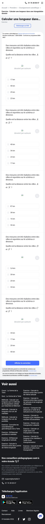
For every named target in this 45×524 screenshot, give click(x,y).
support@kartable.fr (12, 479)
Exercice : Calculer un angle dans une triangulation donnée (31, 431)
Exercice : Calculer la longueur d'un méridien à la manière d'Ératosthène (33, 417)
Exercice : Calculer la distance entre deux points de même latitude (33, 393)
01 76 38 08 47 (33, 3)
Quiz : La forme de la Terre (11, 396)
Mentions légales (32, 511)
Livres (20, 511)
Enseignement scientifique (29, 8)
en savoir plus (32, 371)
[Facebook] (18, 519)
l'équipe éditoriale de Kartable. (26, 33)
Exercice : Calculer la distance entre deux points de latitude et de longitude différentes (33, 401)
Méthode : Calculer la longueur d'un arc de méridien (9, 411)
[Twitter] (24, 519)
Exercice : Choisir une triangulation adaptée (31, 424)
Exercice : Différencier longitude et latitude (10, 439)
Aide (12, 511)
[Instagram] (29, 519)
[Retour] (4, 3)
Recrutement (6, 514)
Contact (4, 511)
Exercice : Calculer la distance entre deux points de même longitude (11, 446)
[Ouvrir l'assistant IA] (40, 516)
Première (13, 8)
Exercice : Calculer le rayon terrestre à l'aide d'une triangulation (33, 448)
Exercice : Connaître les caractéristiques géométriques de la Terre (11, 427)
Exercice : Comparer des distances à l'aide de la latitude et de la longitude (32, 410)
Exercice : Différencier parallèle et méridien (10, 433)
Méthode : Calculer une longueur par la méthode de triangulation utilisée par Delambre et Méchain (11, 403)
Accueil (4, 8)
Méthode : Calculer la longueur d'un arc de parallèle (9, 419)
